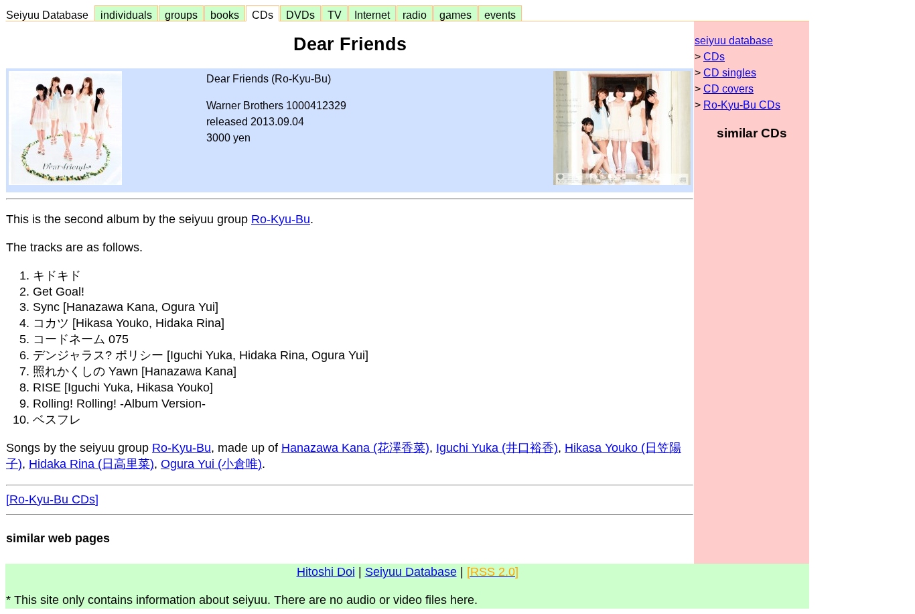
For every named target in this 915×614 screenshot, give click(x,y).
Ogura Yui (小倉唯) (211, 464)
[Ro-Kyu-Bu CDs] (52, 499)
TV (334, 15)
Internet (372, 15)
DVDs (300, 15)
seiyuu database (734, 40)
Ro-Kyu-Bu (280, 219)
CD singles (729, 72)
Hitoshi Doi (326, 571)
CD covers (728, 89)
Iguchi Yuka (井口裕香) (497, 447)
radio (414, 15)
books (224, 15)
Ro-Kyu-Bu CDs (741, 105)
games (455, 15)
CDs (263, 15)
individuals (126, 15)
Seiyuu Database (50, 15)
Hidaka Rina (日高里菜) (91, 464)
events (500, 15)
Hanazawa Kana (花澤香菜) (355, 447)
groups (181, 15)
